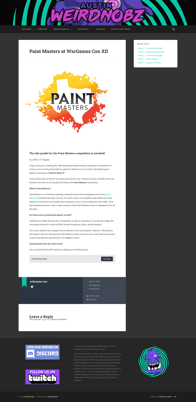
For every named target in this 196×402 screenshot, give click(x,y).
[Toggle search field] (173, 29)
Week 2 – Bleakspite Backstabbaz (151, 52)
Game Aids (42, 29)
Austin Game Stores (120, 29)
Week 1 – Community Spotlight (150, 55)
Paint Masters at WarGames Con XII (68, 51)
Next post (92, 299)
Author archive (32, 287)
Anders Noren (165, 397)
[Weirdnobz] (98, 12)
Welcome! (26, 29)
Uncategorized (94, 285)
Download (106, 259)
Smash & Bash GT (61, 29)
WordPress (53, 397)
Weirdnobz (29, 397)
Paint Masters (94, 289)
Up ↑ (175, 397)
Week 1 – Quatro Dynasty (148, 59)
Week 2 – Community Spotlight (150, 48)
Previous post (94, 296)
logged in (45, 319)
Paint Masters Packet (39, 259)
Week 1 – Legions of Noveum (150, 63)
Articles (100, 29)
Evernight (83, 29)
